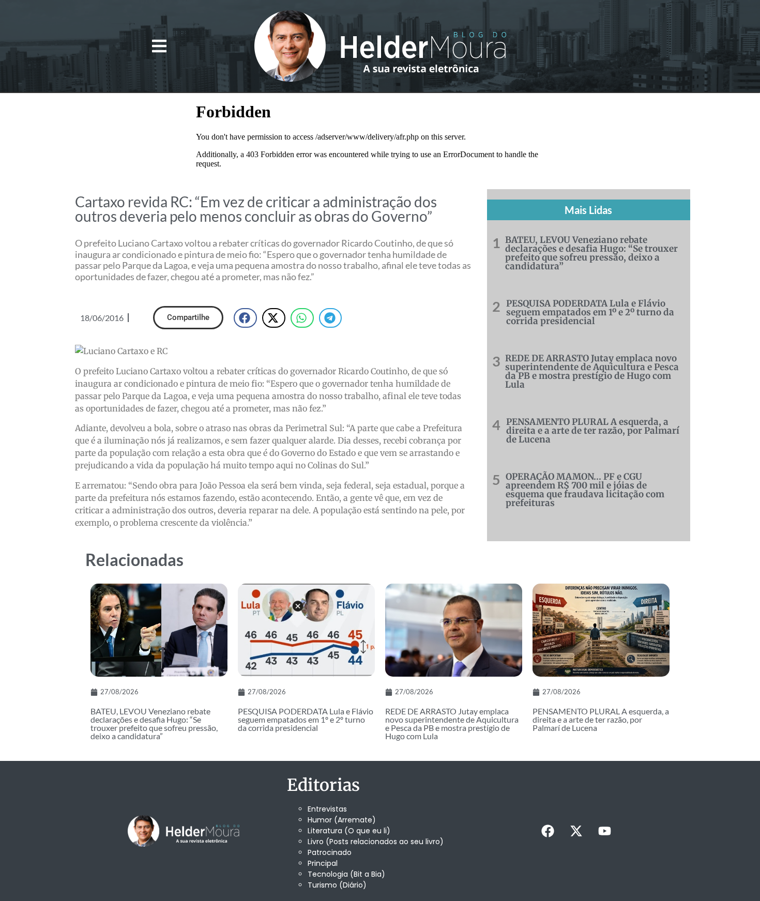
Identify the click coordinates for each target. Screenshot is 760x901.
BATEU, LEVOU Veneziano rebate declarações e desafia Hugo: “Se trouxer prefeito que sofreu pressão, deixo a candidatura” (591, 253)
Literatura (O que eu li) (349, 831)
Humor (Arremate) (342, 820)
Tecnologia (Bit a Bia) (346, 874)
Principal (323, 863)
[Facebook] (547, 831)
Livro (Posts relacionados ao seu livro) (376, 841)
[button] (159, 46)
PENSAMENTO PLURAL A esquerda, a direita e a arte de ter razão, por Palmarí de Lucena (592, 430)
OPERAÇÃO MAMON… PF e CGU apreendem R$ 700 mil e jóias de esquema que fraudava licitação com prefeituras (585, 490)
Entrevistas (327, 809)
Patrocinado (330, 852)
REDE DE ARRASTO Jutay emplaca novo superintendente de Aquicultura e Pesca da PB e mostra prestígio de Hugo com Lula (592, 371)
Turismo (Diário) (337, 885)
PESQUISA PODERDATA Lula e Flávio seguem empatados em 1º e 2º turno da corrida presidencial (590, 312)
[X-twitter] (576, 831)
